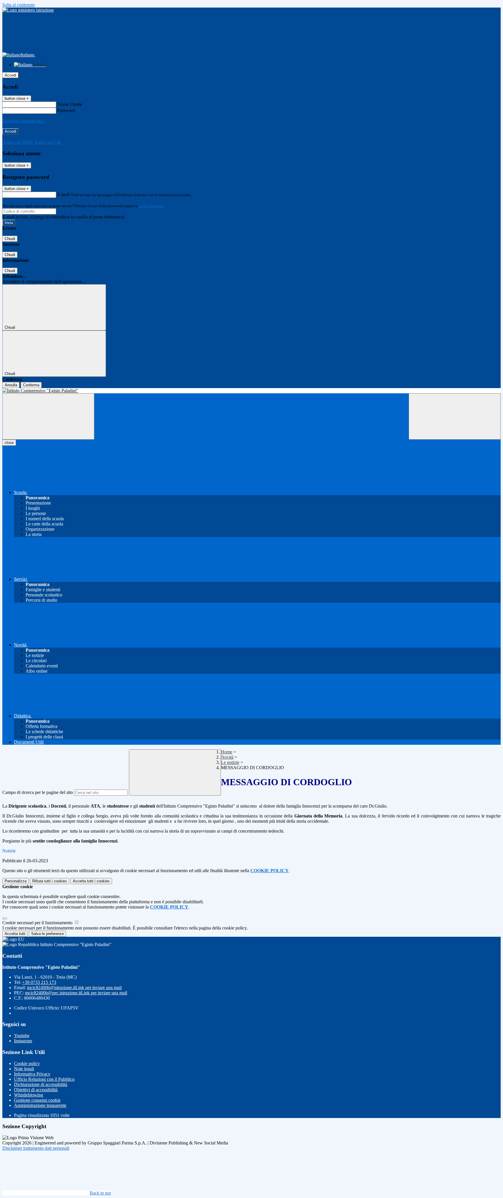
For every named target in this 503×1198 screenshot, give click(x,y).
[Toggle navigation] (48, 416)
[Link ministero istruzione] (28, 10)
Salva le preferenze (47, 934)
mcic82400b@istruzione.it (74, 987)
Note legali (24, 1068)
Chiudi (10, 239)
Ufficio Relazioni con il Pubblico (44, 1079)
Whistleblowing (28, 1094)
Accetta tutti (91, 881)
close (9, 442)
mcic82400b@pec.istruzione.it (76, 992)
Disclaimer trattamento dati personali (35, 1148)
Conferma (31, 385)
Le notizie (230, 762)
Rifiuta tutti (49, 881)
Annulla (11, 385)
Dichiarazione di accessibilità (40, 1084)
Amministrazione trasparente (40, 1105)
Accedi (10, 75)
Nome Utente (69, 104)
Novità (227, 757)
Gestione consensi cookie (37, 1100)
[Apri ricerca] (455, 416)
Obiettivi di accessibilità (36, 1089)
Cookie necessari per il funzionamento (38, 922)
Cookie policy (27, 1063)
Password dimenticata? (23, 120)
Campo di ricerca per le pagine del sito (37, 792)
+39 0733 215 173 (39, 982)
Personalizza (15, 881)
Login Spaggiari (151, 206)
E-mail (63, 194)
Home (226, 751)
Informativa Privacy (32, 1073)
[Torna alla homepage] (251, 390)
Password (66, 110)
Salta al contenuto (18, 4)
